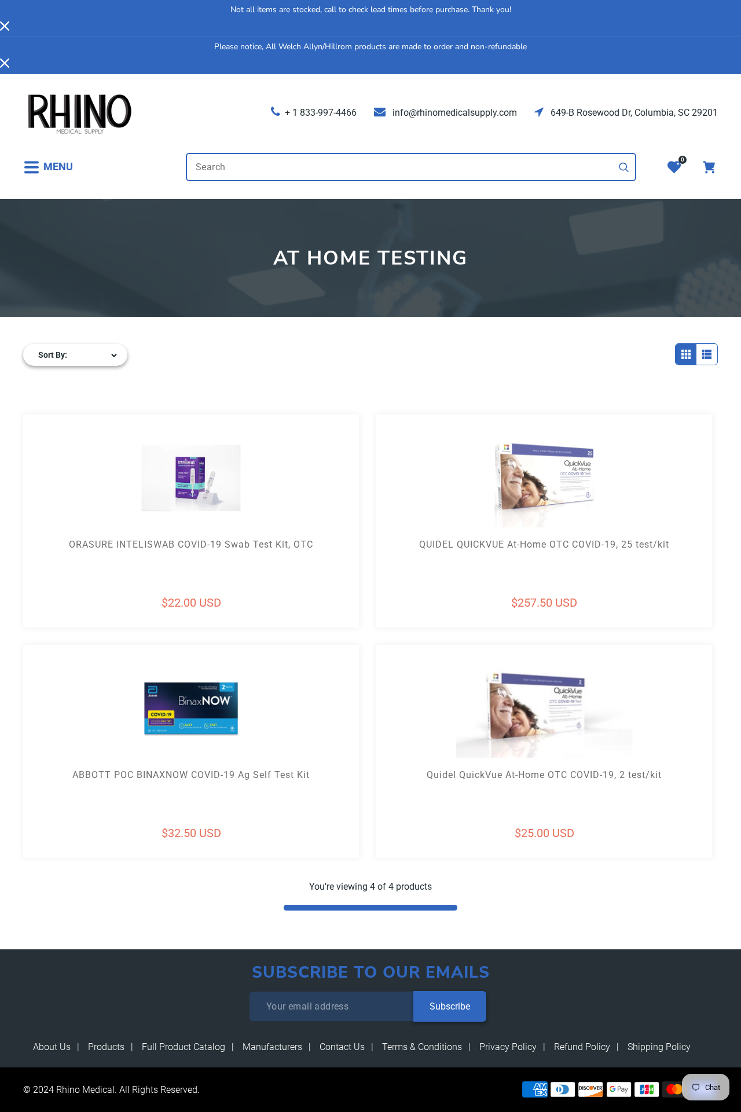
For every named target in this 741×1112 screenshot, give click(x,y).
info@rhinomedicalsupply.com (453, 112)
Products (106, 1046)
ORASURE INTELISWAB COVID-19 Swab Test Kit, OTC (191, 544)
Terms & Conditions (422, 1046)
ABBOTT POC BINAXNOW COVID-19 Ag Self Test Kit (191, 774)
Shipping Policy (659, 1046)
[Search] (624, 167)
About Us (52, 1046)
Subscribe (450, 1006)
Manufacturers (272, 1046)
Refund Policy (582, 1046)
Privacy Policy (508, 1046)
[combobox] (411, 167)
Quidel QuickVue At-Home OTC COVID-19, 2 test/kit (544, 774)
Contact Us (342, 1046)
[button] (48, 167)
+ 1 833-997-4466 (321, 112)
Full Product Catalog (183, 1046)
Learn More (107, 499)
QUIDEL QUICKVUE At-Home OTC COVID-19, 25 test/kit (544, 544)
